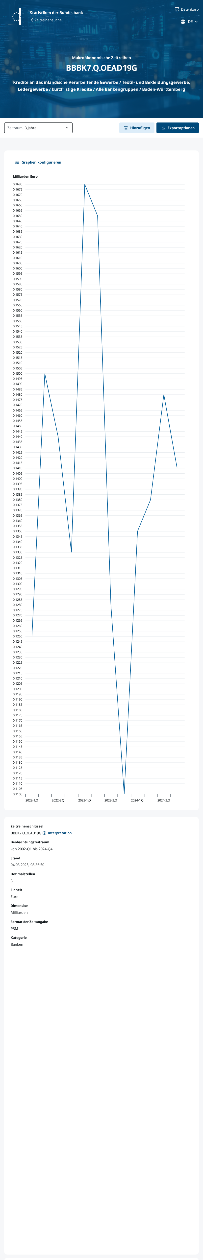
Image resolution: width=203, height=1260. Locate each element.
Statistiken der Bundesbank (56, 12)
